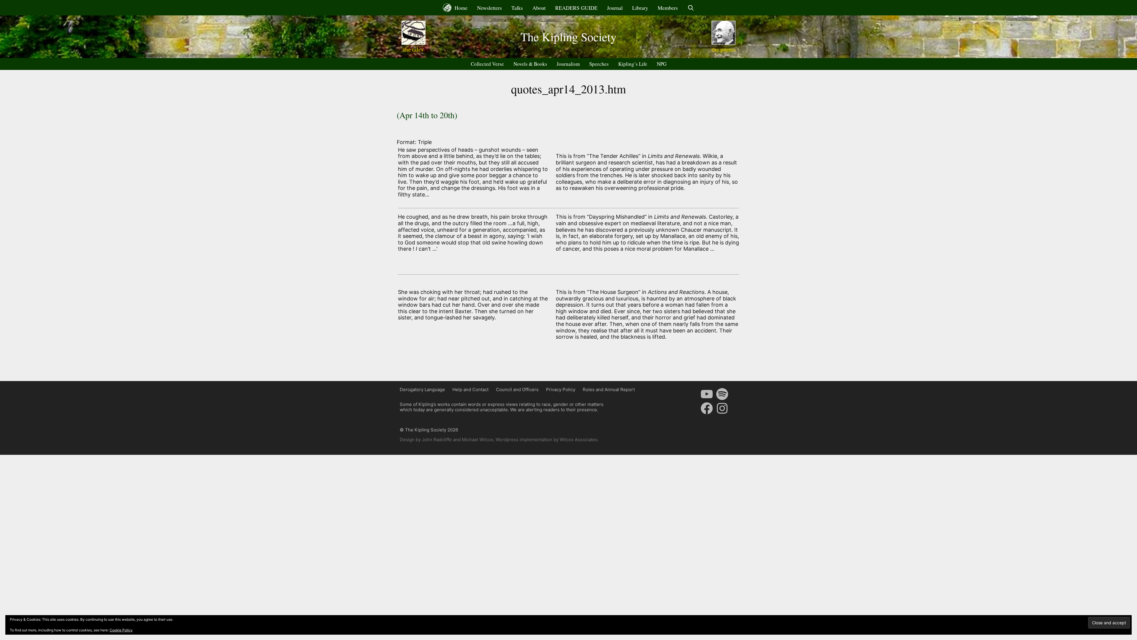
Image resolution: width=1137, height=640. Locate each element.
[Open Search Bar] (690, 7)
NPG (662, 63)
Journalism (568, 63)
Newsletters (489, 7)
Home (460, 7)
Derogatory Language (422, 389)
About (539, 7)
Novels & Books (530, 63)
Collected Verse (487, 63)
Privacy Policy (560, 389)
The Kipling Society (568, 36)
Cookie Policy (121, 630)
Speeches (599, 63)
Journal (615, 7)
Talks (517, 7)
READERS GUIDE (576, 7)
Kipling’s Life (632, 63)
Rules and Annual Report (609, 389)
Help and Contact (470, 389)
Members (668, 7)
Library (640, 7)
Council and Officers (517, 389)
